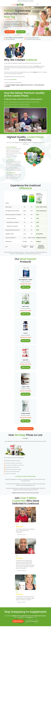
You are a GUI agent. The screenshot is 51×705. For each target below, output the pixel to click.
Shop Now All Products (25, 429)
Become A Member (32, 621)
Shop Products (10, 32)
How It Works (21, 32)
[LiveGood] (18, 4)
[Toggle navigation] (37, 4)
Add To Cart (25, 287)
